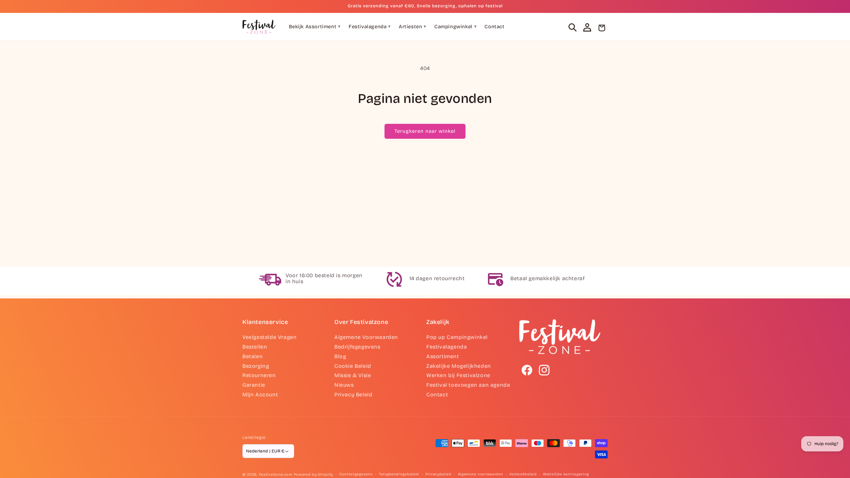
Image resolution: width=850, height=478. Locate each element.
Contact (494, 27)
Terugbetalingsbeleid (399, 474)
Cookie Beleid (352, 366)
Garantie (253, 385)
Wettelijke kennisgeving (566, 474)
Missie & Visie (352, 375)
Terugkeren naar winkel (425, 131)
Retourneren (259, 375)
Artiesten (412, 27)
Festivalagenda (370, 27)
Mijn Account (260, 394)
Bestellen (254, 347)
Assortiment (442, 356)
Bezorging (255, 366)
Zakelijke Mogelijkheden (458, 366)
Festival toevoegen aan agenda (468, 385)
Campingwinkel (455, 27)
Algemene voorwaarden (480, 474)
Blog (340, 356)
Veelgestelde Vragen (269, 337)
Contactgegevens (356, 474)
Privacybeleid (438, 474)
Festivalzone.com (276, 474)
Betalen (252, 356)
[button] (572, 27)
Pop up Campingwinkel (457, 337)
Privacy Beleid (353, 394)
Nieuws (344, 385)
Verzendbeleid (523, 474)
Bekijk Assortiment (315, 27)
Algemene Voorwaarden (366, 337)
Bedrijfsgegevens (357, 347)
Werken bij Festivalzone (458, 375)
